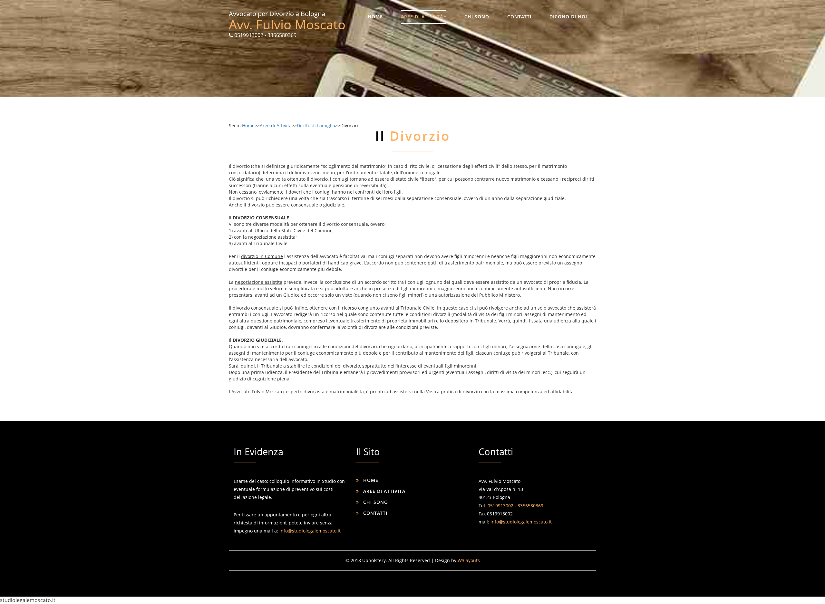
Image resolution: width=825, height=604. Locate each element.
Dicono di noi (568, 17)
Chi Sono (476, 17)
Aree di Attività (422, 17)
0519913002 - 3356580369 (264, 35)
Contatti (519, 17)
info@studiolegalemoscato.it (310, 531)
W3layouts (469, 560)
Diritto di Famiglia (316, 125)
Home (375, 17)
